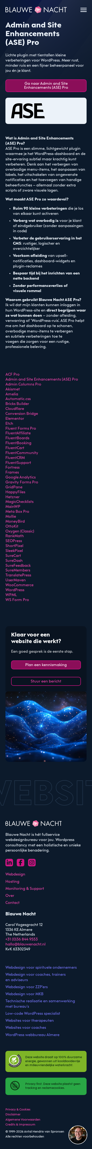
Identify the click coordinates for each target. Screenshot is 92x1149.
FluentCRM (15, 458)
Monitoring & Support (24, 889)
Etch (9, 423)
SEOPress (13, 541)
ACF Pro (12, 374)
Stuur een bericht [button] (46, 681)
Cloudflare (14, 409)
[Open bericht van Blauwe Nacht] (77, 1135)
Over (9, 896)
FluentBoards (17, 438)
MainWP (12, 507)
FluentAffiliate (18, 433)
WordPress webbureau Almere (32, 1035)
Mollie (10, 516)
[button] (77, 1135)
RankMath (14, 536)
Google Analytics (20, 477)
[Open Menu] (83, 10)
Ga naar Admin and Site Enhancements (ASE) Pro (46, 85)
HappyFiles (15, 492)
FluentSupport (18, 463)
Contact (12, 903)
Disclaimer (13, 1114)
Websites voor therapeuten (29, 1020)
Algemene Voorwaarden (22, 1119)
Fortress (12, 467)
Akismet (12, 389)
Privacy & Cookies (17, 1109)
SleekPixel (14, 551)
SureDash (14, 561)
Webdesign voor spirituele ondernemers (41, 967)
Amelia (11, 394)
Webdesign (15, 874)
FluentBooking (18, 443)
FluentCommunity (21, 453)
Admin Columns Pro (23, 384)
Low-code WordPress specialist (32, 1013)
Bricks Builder (17, 404)
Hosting (12, 881)
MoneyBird (15, 521)
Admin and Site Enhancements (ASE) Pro (41, 379)
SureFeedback (18, 565)
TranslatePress (18, 575)
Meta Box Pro (17, 511)
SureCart (13, 556)
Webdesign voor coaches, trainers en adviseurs (35, 977)
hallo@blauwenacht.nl (25, 944)
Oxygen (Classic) (19, 531)
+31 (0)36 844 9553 (21, 939)
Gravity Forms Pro (21, 482)
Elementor (14, 418)
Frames (12, 472)
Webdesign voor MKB (24, 994)
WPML (11, 595)
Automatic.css (18, 399)
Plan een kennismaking (46, 665)
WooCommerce (19, 585)
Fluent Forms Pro (20, 428)
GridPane (13, 487)
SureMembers (17, 570)
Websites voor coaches (25, 1027)
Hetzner (12, 497)
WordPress (14, 590)
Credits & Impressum (20, 1124)
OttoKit (11, 526)
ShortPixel (14, 546)
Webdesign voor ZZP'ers (26, 987)
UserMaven (15, 580)
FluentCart (14, 448)
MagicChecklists (19, 502)
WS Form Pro (17, 600)
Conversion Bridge (21, 414)
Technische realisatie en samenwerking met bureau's (40, 1003)
